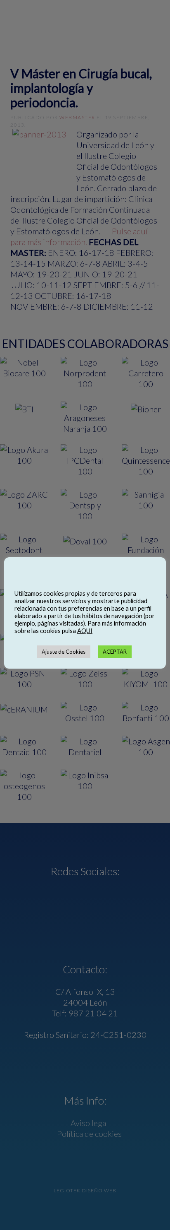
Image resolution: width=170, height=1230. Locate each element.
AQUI (84, 630)
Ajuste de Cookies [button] (63, 651)
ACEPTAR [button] (115, 651)
